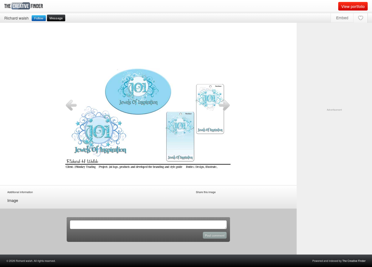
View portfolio (353, 6)
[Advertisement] (334, 138)
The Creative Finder (354, 260)
